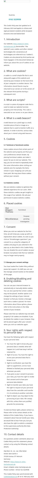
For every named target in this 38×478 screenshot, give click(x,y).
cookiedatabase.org (11, 477)
